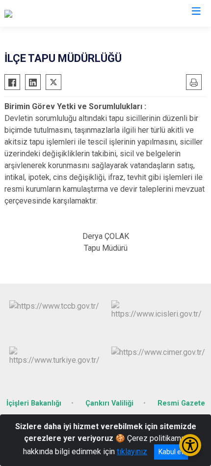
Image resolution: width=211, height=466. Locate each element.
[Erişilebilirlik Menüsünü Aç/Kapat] (190, 445)
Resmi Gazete (181, 403)
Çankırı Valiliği (109, 403)
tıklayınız (132, 451)
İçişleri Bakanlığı (33, 403)
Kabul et (171, 452)
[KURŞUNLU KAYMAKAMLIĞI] (53, 13)
